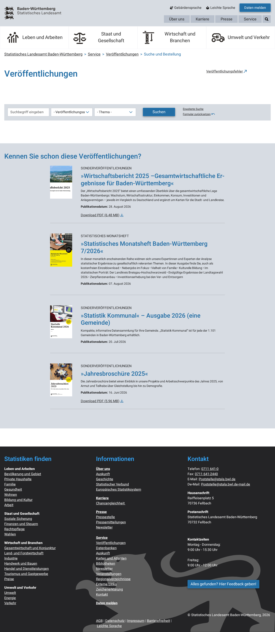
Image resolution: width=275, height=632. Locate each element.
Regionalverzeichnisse (113, 579)
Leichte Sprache (109, 626)
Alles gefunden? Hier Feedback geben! (223, 584)
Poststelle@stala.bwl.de (217, 479)
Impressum (135, 620)
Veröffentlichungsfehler (224, 71)
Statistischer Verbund (112, 484)
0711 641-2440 (206, 474)
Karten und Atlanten (111, 558)
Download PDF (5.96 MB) (100, 401)
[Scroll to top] (265, 622)
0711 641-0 (209, 468)
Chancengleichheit (110, 503)
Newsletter (104, 527)
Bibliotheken (105, 563)
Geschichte (104, 479)
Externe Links (106, 584)
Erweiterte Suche (193, 109)
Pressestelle (105, 517)
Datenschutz (115, 620)
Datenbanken (106, 548)
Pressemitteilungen (111, 522)
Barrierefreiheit (158, 620)
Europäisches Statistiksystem (118, 489)
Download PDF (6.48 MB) (100, 215)
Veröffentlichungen (111, 542)
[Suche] (266, 19)
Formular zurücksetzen (197, 114)
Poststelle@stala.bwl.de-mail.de (225, 484)
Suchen (159, 112)
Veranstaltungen (108, 573)
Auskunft (103, 474)
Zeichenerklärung (109, 589)
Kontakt (102, 594)
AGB (99, 620)
